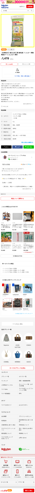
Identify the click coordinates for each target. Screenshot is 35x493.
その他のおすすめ (17, 256)
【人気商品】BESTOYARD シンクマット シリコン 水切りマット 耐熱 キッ (17, 227)
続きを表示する (27, 104)
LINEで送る (29, 147)
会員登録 (29, 6)
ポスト (7, 147)
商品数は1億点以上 (6, 466)
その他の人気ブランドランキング (23, 313)
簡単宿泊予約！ (29, 466)
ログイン (22, 6)
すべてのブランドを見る (17, 368)
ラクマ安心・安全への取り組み (22, 76)
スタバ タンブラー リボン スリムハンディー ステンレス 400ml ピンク (17, 247)
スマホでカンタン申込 (5, 476)
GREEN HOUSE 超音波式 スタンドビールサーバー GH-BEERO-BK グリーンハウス (28, 227)
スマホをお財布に (17, 476)
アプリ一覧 (21, 482)
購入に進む (28, 490)
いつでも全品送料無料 (17, 466)
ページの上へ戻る (17, 324)
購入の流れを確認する (27, 142)
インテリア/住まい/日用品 (19, 114)
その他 (15, 118)
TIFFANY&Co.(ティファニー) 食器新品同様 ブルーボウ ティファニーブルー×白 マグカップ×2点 (28, 247)
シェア (18, 147)
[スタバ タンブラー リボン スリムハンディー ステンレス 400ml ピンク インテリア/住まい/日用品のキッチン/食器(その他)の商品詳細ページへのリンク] (17, 237)
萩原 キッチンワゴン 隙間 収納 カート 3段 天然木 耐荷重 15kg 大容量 (6, 227)
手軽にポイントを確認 (29, 476)
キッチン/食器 (17, 116)
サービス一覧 (4, 482)
